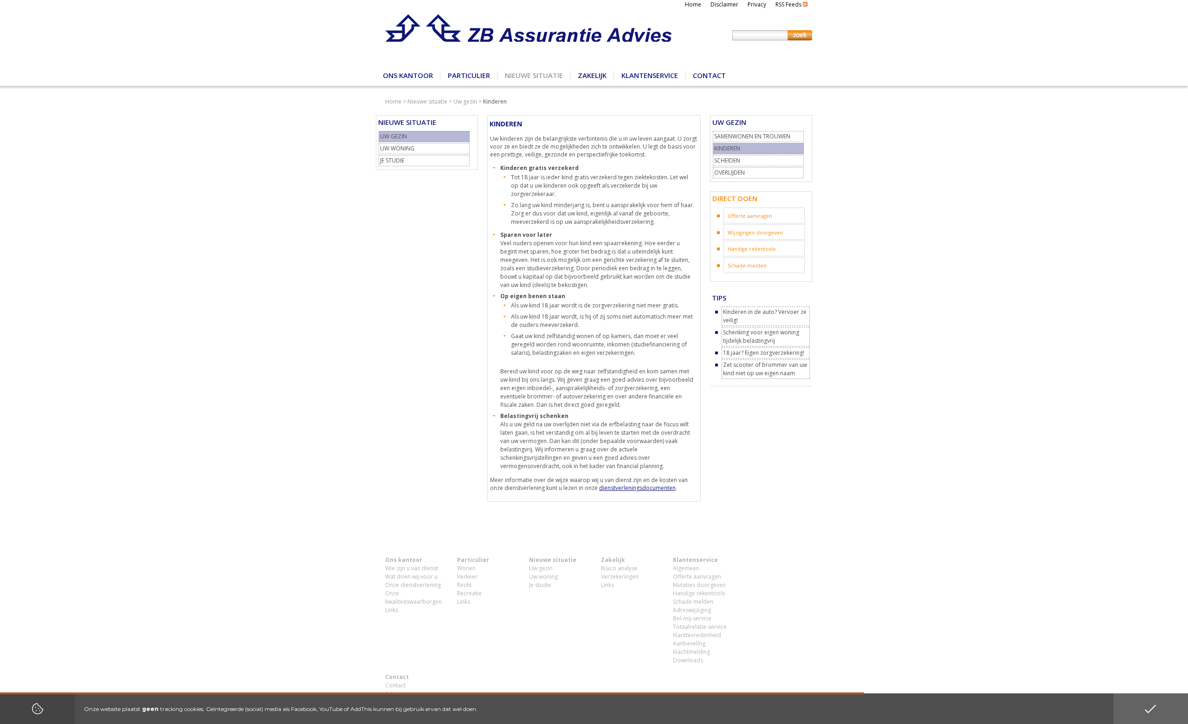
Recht (464, 585)
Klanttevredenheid (697, 635)
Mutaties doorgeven (699, 585)
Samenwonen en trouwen (752, 136)
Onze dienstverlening (413, 585)
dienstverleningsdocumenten (637, 488)
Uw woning (397, 148)
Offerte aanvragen (750, 216)
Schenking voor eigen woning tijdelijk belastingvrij (761, 336)
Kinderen (727, 148)
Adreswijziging (692, 610)
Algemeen (686, 568)
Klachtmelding (691, 652)
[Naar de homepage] (528, 32)
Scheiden (727, 160)
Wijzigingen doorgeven (755, 232)
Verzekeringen (620, 577)
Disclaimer (724, 4)
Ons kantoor (408, 75)
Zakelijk (592, 75)
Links (391, 610)
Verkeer (467, 577)
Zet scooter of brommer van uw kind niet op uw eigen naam (765, 369)
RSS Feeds (789, 4)
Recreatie (469, 593)
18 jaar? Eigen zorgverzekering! (763, 353)
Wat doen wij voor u (411, 577)
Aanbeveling (689, 643)
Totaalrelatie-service (700, 627)
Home (693, 4)
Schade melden (747, 265)
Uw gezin (465, 101)
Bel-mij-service (692, 618)
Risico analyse (619, 568)
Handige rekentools (751, 249)
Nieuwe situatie (534, 75)
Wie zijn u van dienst (411, 568)
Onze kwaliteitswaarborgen (413, 597)
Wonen (466, 568)
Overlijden (729, 172)
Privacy (757, 4)
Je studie (392, 160)
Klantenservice (649, 75)
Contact (709, 75)
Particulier (469, 75)
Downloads (688, 660)
